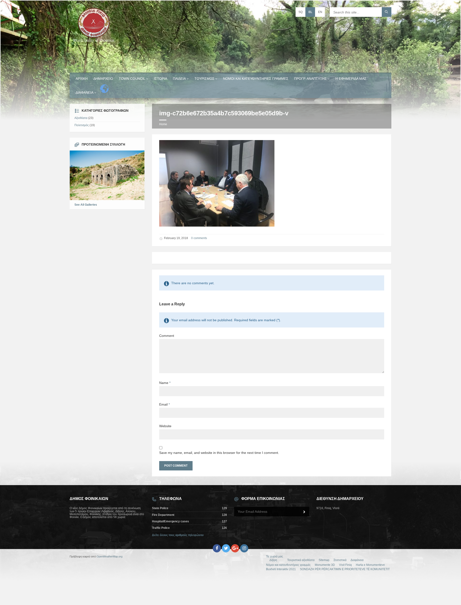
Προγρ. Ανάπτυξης (310, 78)
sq (300, 12)
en (320, 12)
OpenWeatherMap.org (109, 556)
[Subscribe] (304, 512)
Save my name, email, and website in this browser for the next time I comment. (219, 453)
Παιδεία (179, 78)
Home (163, 124)
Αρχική (82, 78)
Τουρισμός (204, 78)
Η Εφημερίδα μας (350, 78)
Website (165, 426)
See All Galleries (85, 204)
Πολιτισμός (81, 125)
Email (164, 404)
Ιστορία (160, 78)
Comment (166, 336)
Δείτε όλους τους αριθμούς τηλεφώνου (178, 535)
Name (164, 383)
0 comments (199, 238)
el (310, 12)
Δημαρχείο (103, 78)
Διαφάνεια (84, 92)
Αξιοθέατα (80, 118)
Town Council (132, 78)
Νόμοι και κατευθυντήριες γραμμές (255, 78)
